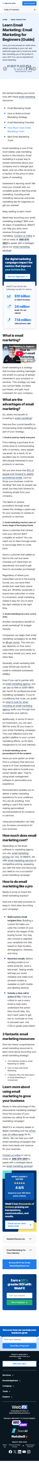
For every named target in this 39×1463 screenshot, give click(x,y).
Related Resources (16, 1239)
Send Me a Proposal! (19, 1346)
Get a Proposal (29, 3)
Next (34, 69)
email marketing (27, 96)
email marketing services (20, 860)
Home (4, 20)
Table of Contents (11, 10)
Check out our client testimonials (17, 1224)
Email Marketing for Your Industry (16, 1251)
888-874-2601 (9, 3)
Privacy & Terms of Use (14, 1446)
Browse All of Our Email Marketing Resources (19, 1264)
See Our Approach (16, 276)
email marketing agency (18, 684)
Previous (5, 69)
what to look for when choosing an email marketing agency (17, 706)
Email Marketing (18, 20)
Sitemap (5, 1446)
